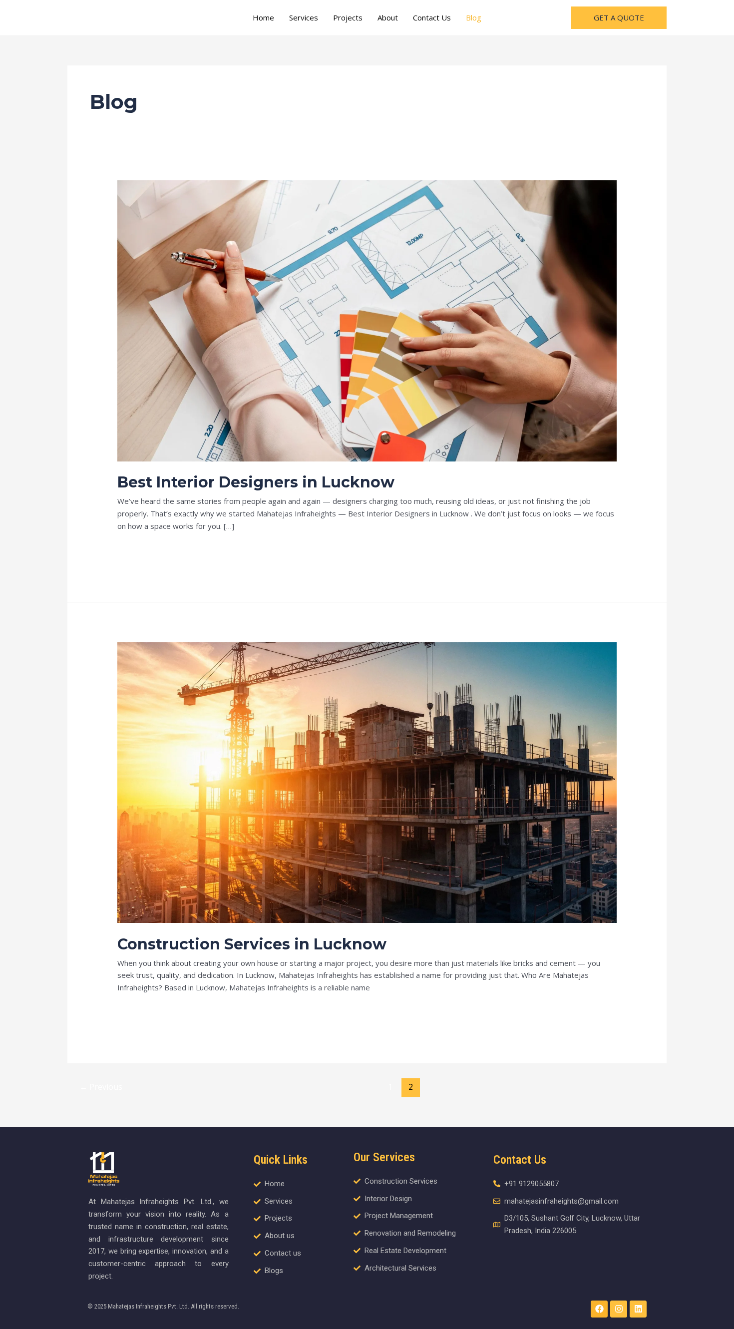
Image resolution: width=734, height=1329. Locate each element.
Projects (348, 17)
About (387, 17)
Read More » (139, 548)
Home (263, 17)
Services (303, 17)
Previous (100, 1086)
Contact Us (432, 17)
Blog (473, 17)
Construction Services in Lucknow (251, 944)
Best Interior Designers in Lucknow (255, 482)
